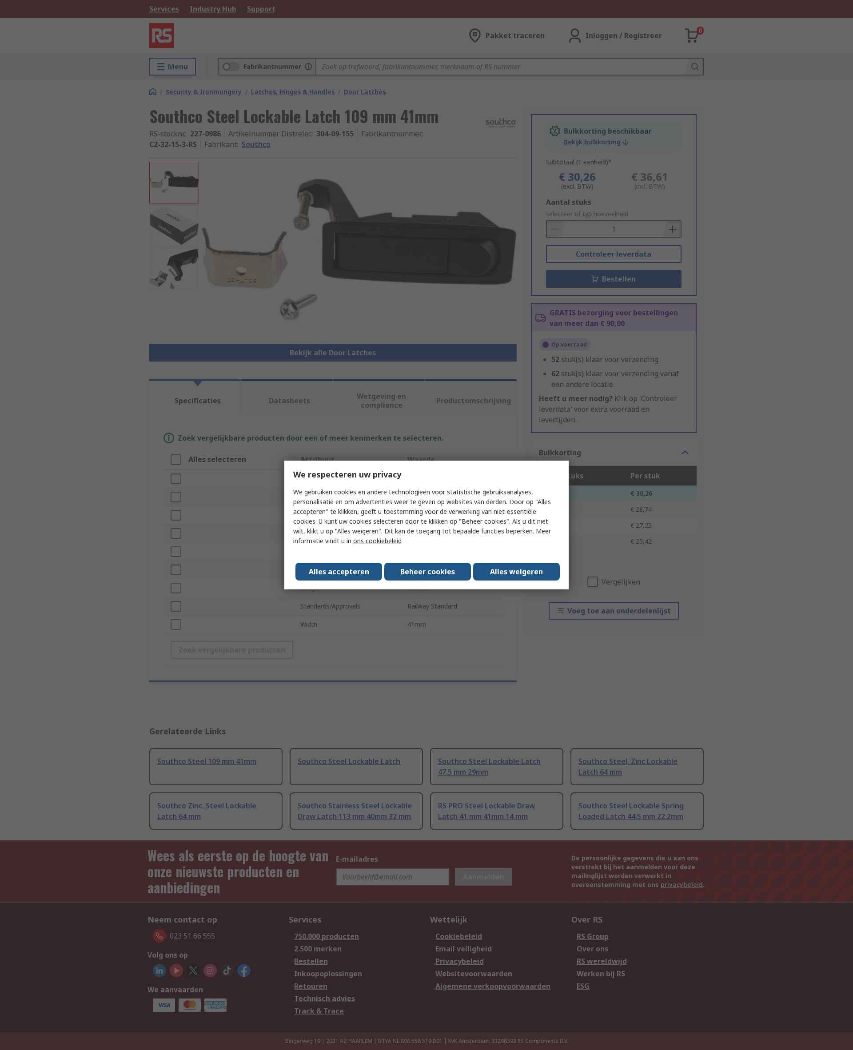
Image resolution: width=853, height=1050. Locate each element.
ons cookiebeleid (377, 541)
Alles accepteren (339, 572)
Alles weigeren (516, 572)
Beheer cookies (427, 572)
